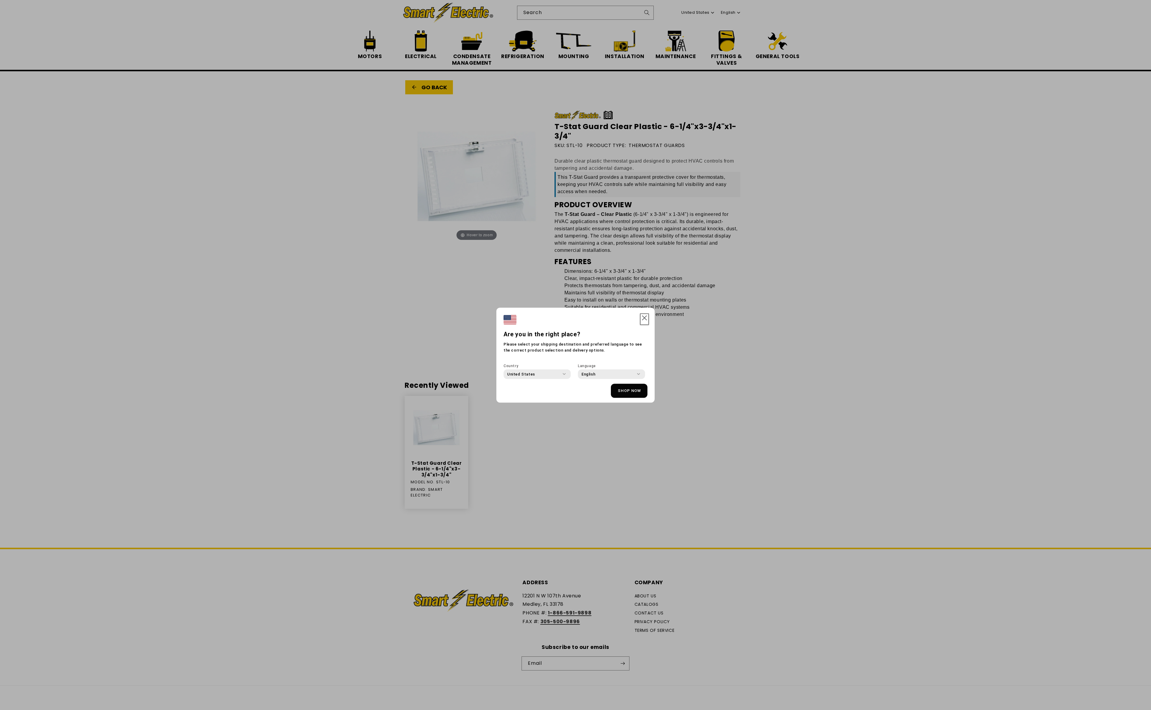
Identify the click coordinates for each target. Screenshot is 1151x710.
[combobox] (521, 374)
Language (587, 366)
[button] (644, 319)
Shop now (629, 390)
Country (511, 366)
